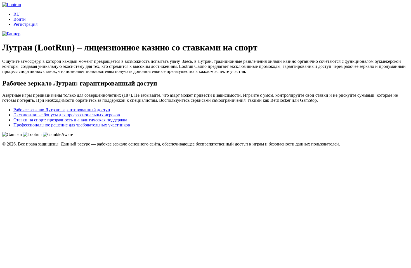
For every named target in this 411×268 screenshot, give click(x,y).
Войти (19, 19)
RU (16, 14)
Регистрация (25, 24)
